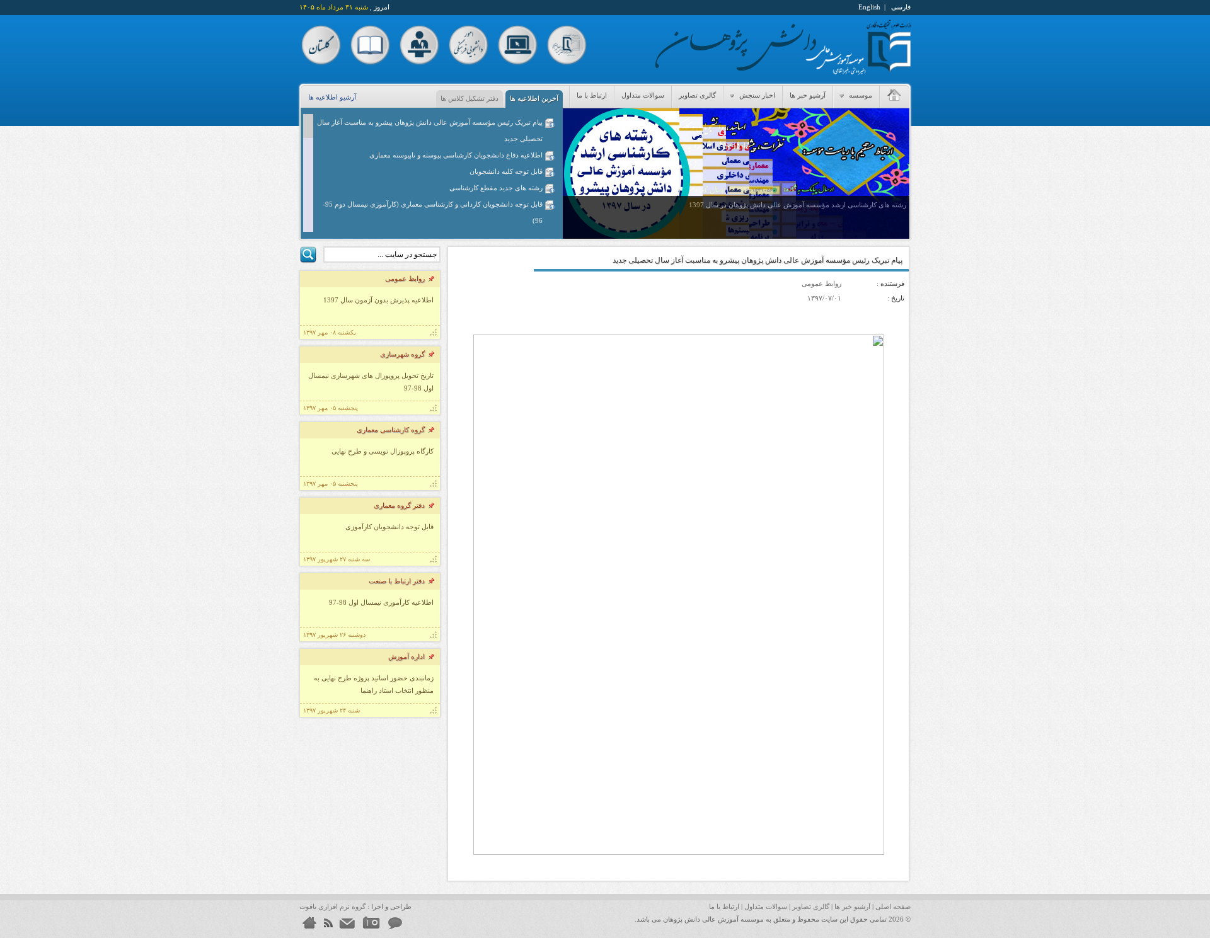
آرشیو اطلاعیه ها (332, 97)
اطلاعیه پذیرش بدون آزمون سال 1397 (378, 300)
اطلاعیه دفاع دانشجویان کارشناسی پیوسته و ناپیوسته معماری (456, 155)
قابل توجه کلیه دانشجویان (506, 171)
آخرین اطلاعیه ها (534, 98)
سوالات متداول (642, 95)
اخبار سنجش (756, 95)
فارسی (901, 7)
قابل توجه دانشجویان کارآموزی (389, 526)
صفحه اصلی (893, 906)
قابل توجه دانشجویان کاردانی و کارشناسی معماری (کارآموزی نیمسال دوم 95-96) (433, 212)
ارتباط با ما (592, 95)
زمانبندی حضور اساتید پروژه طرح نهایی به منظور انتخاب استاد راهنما (374, 684)
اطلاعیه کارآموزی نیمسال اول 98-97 (381, 602)
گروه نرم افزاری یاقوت (332, 906)
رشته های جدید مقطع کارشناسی (496, 188)
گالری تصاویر (697, 95)
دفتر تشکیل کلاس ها (469, 98)
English (869, 7)
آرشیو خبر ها (808, 95)
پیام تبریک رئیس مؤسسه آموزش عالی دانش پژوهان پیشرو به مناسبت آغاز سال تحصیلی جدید (430, 130)
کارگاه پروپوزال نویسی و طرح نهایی (382, 451)
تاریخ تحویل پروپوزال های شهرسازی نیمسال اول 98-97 (371, 382)
